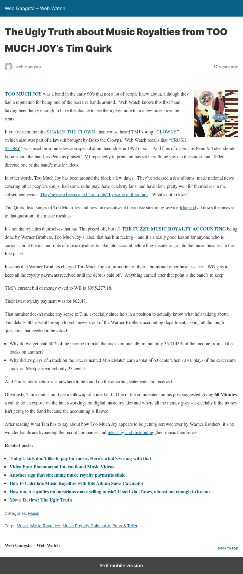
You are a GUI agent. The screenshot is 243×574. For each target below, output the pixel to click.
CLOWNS (166, 131)
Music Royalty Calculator (86, 525)
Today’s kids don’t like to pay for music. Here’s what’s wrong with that (80, 458)
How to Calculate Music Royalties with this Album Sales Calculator (76, 483)
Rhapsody (189, 207)
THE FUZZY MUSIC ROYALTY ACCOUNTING (174, 228)
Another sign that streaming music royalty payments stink (67, 474)
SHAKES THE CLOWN (71, 131)
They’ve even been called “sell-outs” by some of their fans (94, 194)
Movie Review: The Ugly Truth (40, 499)
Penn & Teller (125, 525)
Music (33, 513)
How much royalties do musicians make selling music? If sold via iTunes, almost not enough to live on (109, 491)
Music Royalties (45, 525)
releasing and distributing (132, 432)
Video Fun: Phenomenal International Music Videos (61, 466)
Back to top (228, 548)
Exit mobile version (121, 565)
